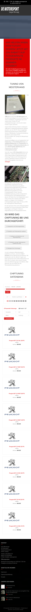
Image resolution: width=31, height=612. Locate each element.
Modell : (23, 308)
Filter (8, 292)
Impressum (4, 572)
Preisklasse (7, 286)
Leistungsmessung (10, 585)
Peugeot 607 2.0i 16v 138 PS (16, 340)
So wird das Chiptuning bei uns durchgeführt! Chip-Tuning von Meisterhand (17, 591)
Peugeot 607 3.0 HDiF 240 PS (17, 393)
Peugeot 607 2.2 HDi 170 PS (16, 526)
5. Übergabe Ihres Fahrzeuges (13, 248)
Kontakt (3, 577)
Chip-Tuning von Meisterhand (13, 597)
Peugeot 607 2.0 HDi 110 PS (16, 446)
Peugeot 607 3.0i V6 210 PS (16, 499)
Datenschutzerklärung (6, 574)
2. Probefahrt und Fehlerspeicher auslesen (16, 231)
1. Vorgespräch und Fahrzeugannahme (15, 226)
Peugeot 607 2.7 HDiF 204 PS (17, 367)
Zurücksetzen (9, 318)
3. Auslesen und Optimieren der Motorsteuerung (17, 237)
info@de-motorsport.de (21, 1)
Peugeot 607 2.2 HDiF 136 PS (17, 420)
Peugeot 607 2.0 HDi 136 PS (16, 473)
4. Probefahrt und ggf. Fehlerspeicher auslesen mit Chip (16, 243)
